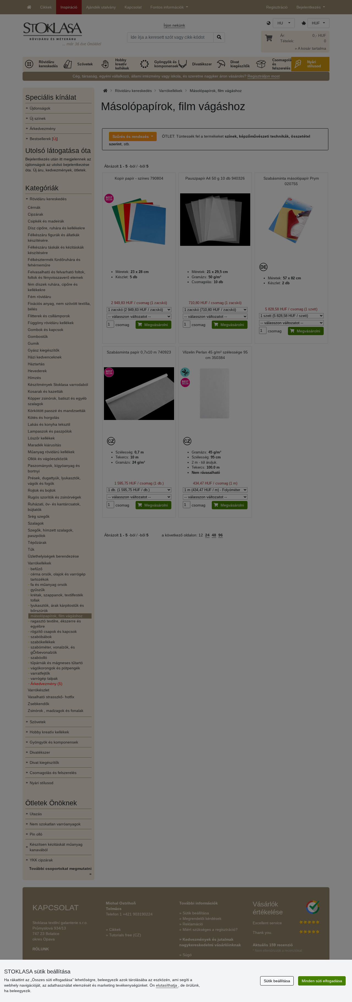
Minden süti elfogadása (322, 981)
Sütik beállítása (277, 981)
